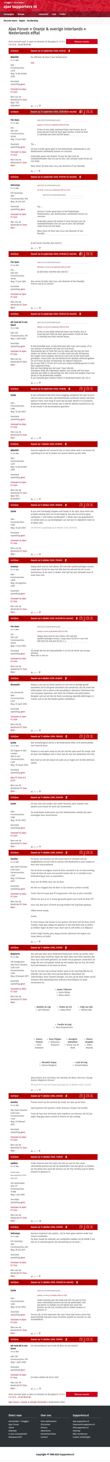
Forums (31, 14)
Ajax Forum (19, 29)
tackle (13, 743)
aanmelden (19, 2)
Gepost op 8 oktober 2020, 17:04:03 (46, 560)
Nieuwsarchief (15, 1437)
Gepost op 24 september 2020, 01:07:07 (48, 177)
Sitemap (76, 1431)
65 (22, 44)
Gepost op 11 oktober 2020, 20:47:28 (47, 797)
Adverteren (46, 1431)
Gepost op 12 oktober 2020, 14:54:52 (47, 1282)
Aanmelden (14, 1421)
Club (54, 14)
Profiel (63, 14)
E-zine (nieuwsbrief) (18, 1434)
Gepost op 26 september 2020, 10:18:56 (48, 389)
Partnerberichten (48, 1434)
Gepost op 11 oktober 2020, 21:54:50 (47, 1096)
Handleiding (32, 21)
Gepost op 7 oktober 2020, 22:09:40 (46, 444)
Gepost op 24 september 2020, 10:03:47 (48, 314)
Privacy (44, 1427)
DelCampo (15, 185)
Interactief (43, 14)
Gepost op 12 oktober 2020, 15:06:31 (47, 1339)
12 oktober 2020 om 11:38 (58, 1295)
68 (30, 44)
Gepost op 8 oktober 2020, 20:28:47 (46, 678)
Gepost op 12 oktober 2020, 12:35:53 (47, 1227)
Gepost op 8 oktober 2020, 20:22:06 (46, 618)
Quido (13, 395)
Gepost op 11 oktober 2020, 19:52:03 (47, 736)
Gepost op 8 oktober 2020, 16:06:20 (46, 505)
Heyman (40, 125)
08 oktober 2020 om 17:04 (58, 631)
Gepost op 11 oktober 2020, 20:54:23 (47, 852)
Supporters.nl (81, 1415)
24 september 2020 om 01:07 (61, 267)
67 (27, 44)
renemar (14, 566)
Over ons (46, 1415)
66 (24, 44)
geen (23, 84)
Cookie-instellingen (82, 1437)
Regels (22, 21)
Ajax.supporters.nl (81, 1421)
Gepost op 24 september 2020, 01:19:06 (48, 254)
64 (19, 44)
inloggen (8, 2)
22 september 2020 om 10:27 (59, 125)
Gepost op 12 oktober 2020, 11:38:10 (47, 1157)
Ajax (17, 60)
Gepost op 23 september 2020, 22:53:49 (48, 112)
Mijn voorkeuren (80, 1434)
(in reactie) (71, 112)
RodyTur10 (15, 954)
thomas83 (15, 684)
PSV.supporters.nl (81, 1427)
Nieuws (21, 14)
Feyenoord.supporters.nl (84, 1424)
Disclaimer (45, 1424)
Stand (11, 1427)
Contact (44, 1437)
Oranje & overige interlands (58, 29)
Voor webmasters (49, 1421)
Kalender (13, 1431)
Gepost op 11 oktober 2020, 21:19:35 (46, 947)
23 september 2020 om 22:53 (60, 190)
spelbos (14, 1163)
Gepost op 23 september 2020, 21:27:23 (48, 51)
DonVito (14, 859)
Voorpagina (9, 14)
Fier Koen (15, 120)
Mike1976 (14, 57)
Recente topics (10, 21)
